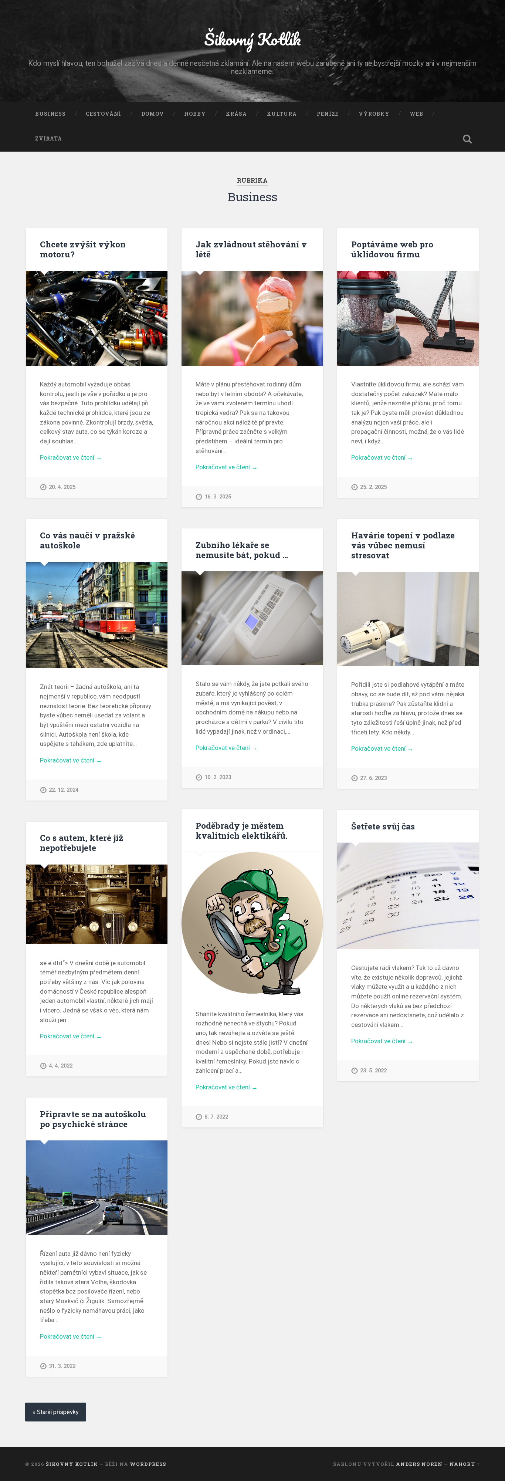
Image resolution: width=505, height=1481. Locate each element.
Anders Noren (419, 1464)
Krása (236, 114)
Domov (152, 114)
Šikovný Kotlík (252, 39)
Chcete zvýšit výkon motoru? (83, 249)
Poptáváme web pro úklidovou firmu (392, 249)
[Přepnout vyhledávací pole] (467, 139)
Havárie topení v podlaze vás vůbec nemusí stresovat (403, 545)
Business (50, 114)
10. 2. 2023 (217, 777)
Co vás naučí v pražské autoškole (87, 540)
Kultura (282, 114)
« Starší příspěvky (56, 1412)
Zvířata (48, 138)
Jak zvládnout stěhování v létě (251, 249)
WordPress (148, 1464)
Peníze (328, 114)
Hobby (195, 114)
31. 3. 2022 (62, 1366)
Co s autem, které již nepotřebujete (81, 842)
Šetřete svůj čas (383, 826)
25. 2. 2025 (373, 487)
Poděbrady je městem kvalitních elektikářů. (241, 830)
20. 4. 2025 (62, 487)
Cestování (103, 114)
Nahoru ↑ (465, 1464)
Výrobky (374, 114)
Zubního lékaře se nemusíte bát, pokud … (242, 549)
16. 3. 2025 (217, 497)
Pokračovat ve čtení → (71, 457)
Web (416, 114)
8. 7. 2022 (216, 1117)
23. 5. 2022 (373, 1071)
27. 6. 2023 (373, 778)
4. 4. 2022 (60, 1066)
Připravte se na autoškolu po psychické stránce (93, 1118)
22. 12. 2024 (63, 790)
